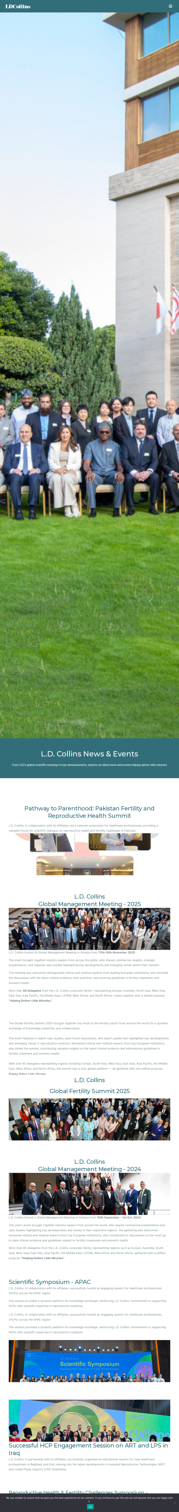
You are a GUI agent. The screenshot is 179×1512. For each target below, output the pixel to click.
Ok (90, 1506)
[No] (174, 1502)
